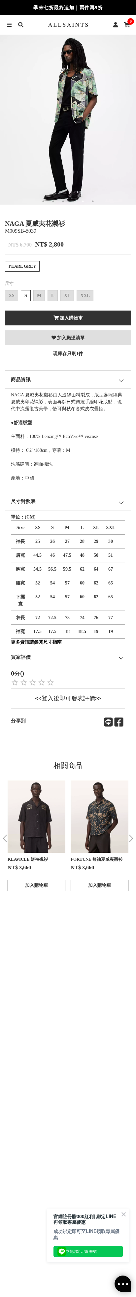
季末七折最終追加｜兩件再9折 (68, 7)
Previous (5, 838)
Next (131, 838)
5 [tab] (83, 201)
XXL (85, 295)
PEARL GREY (22, 266)
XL (67, 295)
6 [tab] (92, 201)
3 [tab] (63, 201)
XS (12, 295)
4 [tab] (73, 201)
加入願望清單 (71, 337)
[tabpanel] (68, 120)
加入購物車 (71, 318)
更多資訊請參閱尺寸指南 (36, 642)
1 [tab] (43, 201)
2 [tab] (53, 201)
